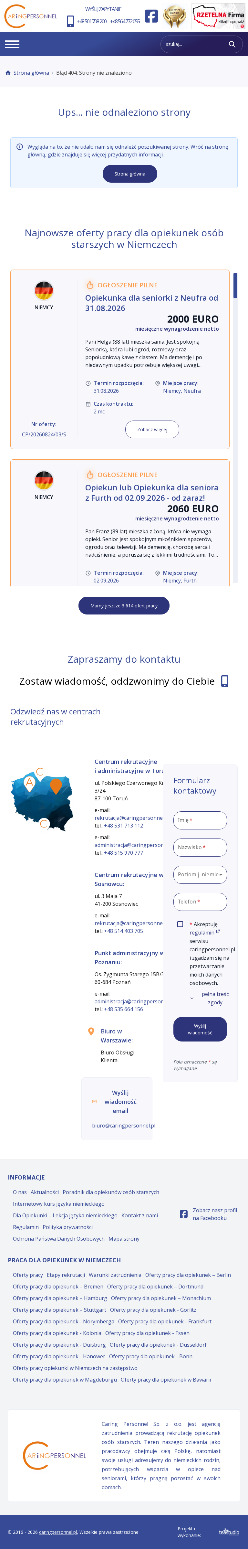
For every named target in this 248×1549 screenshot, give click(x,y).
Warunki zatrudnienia (115, 1274)
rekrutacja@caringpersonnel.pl (132, 817)
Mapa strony (124, 1238)
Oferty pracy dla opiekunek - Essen (147, 1333)
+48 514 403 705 (123, 931)
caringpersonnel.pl (58, 1532)
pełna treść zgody (215, 998)
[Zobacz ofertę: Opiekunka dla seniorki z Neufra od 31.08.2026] (120, 359)
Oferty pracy (28, 1274)
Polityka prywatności (68, 1227)
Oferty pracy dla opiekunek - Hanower (59, 1356)
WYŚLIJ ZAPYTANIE (103, 9)
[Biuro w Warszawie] (56, 786)
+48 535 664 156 (123, 1009)
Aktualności (45, 1192)
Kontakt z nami (139, 1215)
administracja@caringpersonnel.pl (136, 845)
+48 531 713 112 (123, 825)
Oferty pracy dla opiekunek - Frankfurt (165, 1321)
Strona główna (31, 72)
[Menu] (12, 44)
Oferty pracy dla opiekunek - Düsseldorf (158, 1344)
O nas (20, 1192)
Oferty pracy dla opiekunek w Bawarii (166, 1379)
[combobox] (200, 875)
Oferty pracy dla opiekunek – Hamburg (60, 1298)
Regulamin (26, 1227)
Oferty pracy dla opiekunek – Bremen (58, 1286)
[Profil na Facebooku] (151, 16)
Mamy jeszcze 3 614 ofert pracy (124, 606)
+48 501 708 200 (91, 21)
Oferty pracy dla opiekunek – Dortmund (155, 1286)
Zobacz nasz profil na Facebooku (210, 1214)
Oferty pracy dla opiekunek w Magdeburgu (65, 1379)
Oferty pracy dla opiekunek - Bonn (150, 1356)
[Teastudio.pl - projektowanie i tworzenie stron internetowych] (229, 1531)
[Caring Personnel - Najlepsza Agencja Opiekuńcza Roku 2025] (175, 16)
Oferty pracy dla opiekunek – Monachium (161, 1298)
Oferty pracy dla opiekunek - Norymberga (63, 1321)
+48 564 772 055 (125, 21)
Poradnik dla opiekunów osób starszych (111, 1192)
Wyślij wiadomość (200, 1029)
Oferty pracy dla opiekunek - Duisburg (59, 1344)
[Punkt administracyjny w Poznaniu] (30, 784)
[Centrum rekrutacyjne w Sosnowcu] (44, 826)
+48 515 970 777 (123, 852)
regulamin (205, 932)
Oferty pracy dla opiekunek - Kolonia (57, 1333)
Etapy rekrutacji (66, 1274)
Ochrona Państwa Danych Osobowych (59, 1238)
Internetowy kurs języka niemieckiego (59, 1203)
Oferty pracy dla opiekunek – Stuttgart (59, 1309)
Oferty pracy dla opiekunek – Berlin (188, 1274)
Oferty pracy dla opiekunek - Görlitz (153, 1309)
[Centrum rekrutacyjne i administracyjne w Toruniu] (40, 774)
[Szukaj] (232, 44)
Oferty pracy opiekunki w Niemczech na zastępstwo (75, 1368)
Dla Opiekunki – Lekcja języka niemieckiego (65, 1215)
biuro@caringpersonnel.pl (123, 1125)
